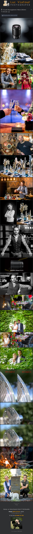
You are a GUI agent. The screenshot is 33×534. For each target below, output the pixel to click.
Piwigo (16, 504)
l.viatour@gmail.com (16, 513)
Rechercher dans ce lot (10, 15)
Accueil (5, 10)
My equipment (12, 10)
